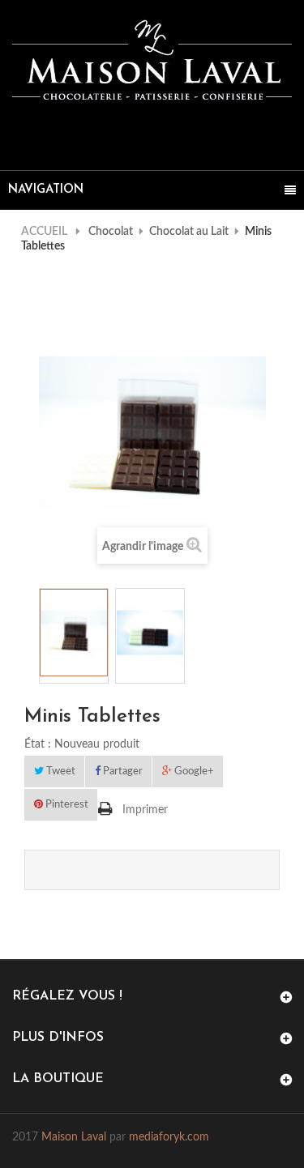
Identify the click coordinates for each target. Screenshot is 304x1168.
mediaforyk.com (169, 1137)
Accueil (44, 231)
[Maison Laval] (152, 60)
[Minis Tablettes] (74, 633)
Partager (122, 771)
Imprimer (145, 810)
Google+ (193, 771)
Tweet (59, 771)
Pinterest (65, 804)
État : (37, 744)
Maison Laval (73, 1137)
